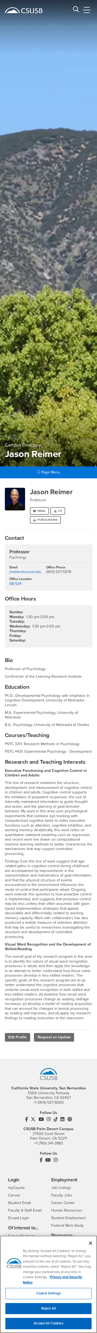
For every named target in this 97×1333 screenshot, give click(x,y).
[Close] (90, 1243)
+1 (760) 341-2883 (48, 1143)
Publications (47, 519)
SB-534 (15, 583)
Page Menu (50, 472)
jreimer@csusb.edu (25, 572)
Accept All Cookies (48, 1323)
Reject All (48, 1308)
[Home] (24, 10)
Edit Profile (17, 1037)
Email (41, 511)
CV (60, 511)
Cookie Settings (48, 1293)
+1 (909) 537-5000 (48, 1102)
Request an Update (54, 1037)
